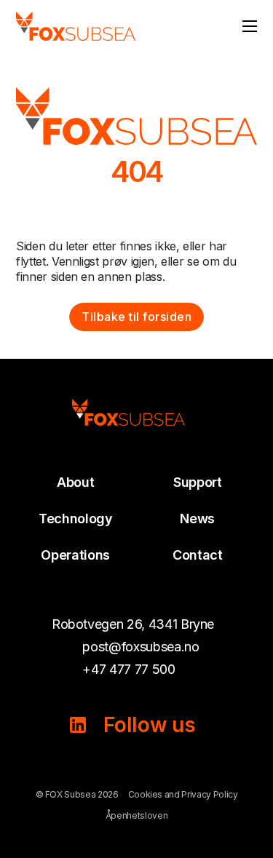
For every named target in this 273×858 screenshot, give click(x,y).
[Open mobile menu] (249, 26)
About (75, 482)
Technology (76, 518)
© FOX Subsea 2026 (77, 794)
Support (197, 482)
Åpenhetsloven (136, 815)
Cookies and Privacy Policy (183, 794)
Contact (198, 555)
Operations (75, 555)
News (197, 518)
